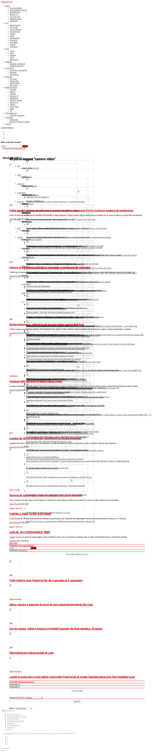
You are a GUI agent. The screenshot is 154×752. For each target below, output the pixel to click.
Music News (14, 75)
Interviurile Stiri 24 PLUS (16, 717)
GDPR (9, 730)
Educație (13, 90)
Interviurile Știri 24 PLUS (18, 10)
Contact (8, 124)
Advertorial (14, 120)
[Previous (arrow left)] (2, 750)
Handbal (13, 55)
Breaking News (15, 25)
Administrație (15, 38)
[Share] (4, 748)
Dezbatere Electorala (15, 721)
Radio (12, 109)
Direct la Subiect (16, 8)
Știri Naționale (15, 32)
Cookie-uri (11, 727)
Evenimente (9, 68)
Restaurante (14, 81)
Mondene (13, 72)
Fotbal (12, 51)
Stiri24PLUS (14, 219)
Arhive (11, 708)
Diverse (12, 105)
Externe (12, 44)
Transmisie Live (11, 113)
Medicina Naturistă (16, 66)
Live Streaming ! (13, 725)
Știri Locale (14, 27)
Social (12, 36)
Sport (7, 49)
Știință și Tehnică (16, 100)
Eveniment (13, 47)
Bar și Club (13, 85)
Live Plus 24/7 (15, 17)
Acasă (7, 6)
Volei (11, 53)
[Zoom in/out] (8, 748)
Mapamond (14, 98)
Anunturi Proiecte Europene (20, 122)
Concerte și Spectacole (18, 70)
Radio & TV (14, 14)
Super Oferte (14, 107)
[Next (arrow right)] (4, 750)
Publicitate (14, 21)
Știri (6, 23)
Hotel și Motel (15, 83)
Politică (12, 34)
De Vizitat (13, 79)
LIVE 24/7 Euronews (17, 115)
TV (11, 111)
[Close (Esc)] (2, 748)
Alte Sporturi (14, 59)
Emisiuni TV (14, 96)
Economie (13, 40)
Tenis (12, 57)
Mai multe (13, 543)
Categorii (12, 698)
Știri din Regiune (15, 29)
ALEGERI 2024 (15, 12)
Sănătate (8, 62)
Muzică (12, 92)
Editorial (13, 94)
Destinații (8, 77)
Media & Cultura (11, 87)
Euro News (14, 42)
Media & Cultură (15, 19)
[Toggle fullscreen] (6, 748)
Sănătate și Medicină (17, 64)
